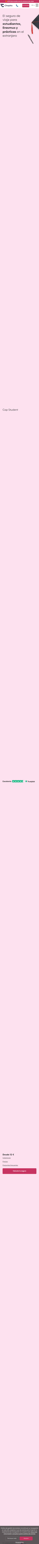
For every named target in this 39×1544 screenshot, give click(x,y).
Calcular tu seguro (19, 1171)
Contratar (25, 5)
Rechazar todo (11, 1538)
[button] (33, 5)
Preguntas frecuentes (10, 1165)
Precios (5, 1162)
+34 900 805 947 (17, 4)
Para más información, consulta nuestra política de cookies (20, 1533)
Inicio (9, 6)
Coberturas (7, 1158)
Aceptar (26, 1538)
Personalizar (19, 1542)
